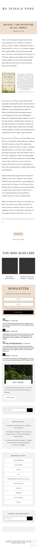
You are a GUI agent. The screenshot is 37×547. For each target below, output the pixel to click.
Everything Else (18, 483)
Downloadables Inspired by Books (18, 479)
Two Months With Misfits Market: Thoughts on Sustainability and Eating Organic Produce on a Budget (18, 443)
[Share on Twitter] (18, 227)
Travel (18, 502)
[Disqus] (18, 339)
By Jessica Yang (11, 541)
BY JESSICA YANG (18, 8)
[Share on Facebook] (16, 227)
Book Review (18, 234)
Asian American (18, 460)
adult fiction (16, 239)
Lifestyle (19, 488)
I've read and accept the (19, 309)
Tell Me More (18, 497)
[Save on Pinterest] (20, 227)
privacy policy (27, 309)
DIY (18, 474)
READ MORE (10, 397)
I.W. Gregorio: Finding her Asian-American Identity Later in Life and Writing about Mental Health (19, 434)
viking (22, 239)
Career (18, 469)
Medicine (18, 492)
